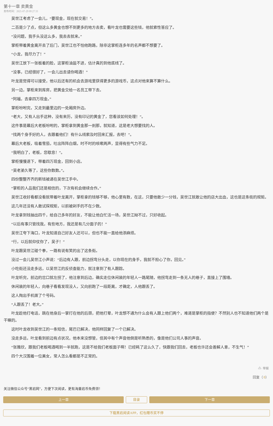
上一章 (63, 399)
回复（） (261, 377)
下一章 (210, 399)
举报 (265, 368)
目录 (136, 399)
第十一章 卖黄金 (18, 6)
